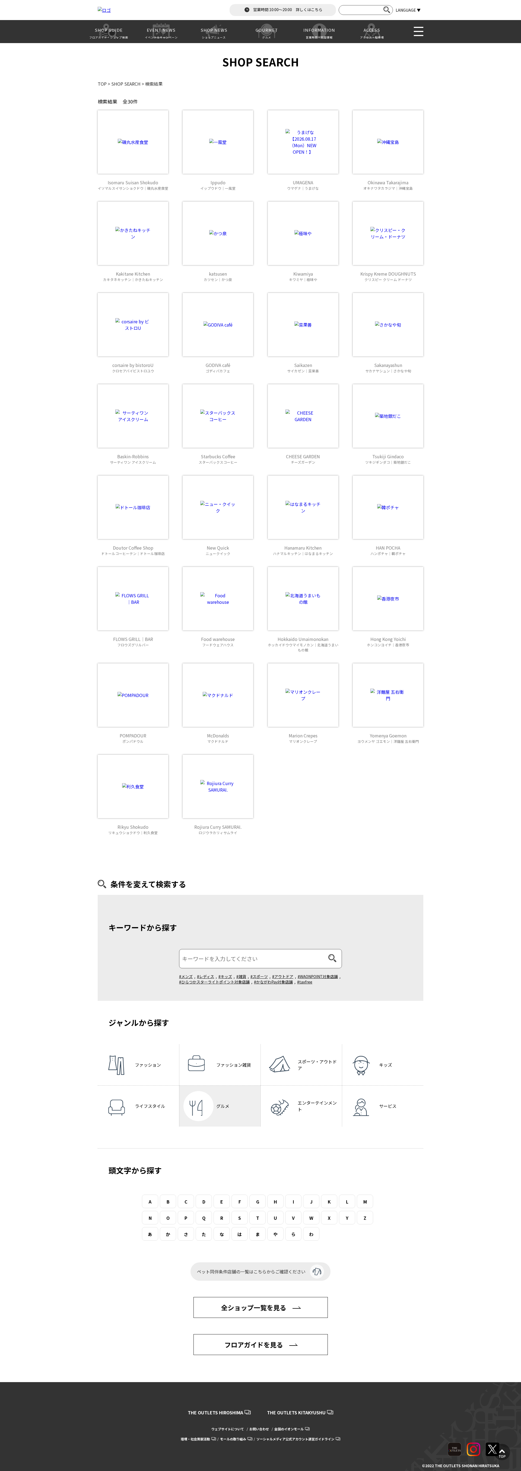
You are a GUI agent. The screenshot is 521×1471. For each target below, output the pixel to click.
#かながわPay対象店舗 (273, 982)
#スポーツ (259, 976)
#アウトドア (282, 976)
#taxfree (304, 982)
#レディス (205, 976)
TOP (102, 83)
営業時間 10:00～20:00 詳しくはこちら (287, 9)
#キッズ (225, 976)
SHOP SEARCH (126, 83)
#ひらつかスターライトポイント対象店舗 (214, 982)
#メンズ (186, 976)
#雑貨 (241, 976)
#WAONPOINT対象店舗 (318, 976)
